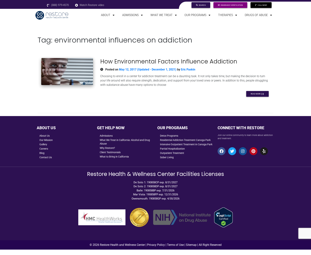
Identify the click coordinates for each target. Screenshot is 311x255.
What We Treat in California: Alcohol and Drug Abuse (125, 142)
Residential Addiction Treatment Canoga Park (185, 140)
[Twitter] (232, 151)
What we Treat (161, 15)
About (105, 15)
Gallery (43, 144)
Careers (43, 148)
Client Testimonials (110, 152)
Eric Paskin (187, 69)
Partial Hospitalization (172, 148)
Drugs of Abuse (256, 15)
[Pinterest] (253, 151)
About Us (44, 135)
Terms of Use (175, 245)
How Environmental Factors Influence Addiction (168, 61)
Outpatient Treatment (172, 153)
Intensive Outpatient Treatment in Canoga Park (186, 144)
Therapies (225, 15)
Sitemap (191, 245)
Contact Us (45, 157)
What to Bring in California (114, 156)
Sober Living (167, 157)
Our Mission (46, 140)
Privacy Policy (156, 245)
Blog (41, 153)
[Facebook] (222, 151)
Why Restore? (107, 148)
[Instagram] (243, 151)
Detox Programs (169, 135)
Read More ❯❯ (257, 94)
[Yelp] (264, 151)
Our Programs (195, 15)
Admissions (130, 15)
